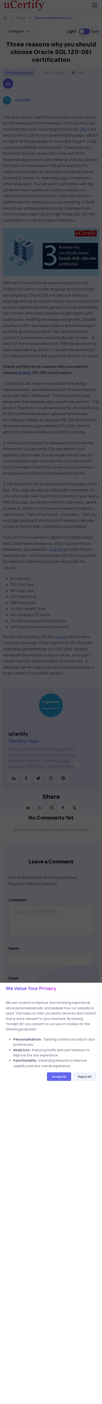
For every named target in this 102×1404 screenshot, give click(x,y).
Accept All (59, 1077)
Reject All (84, 1077)
